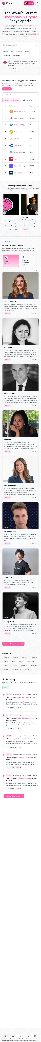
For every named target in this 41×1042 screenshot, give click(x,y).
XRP (15, 138)
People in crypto (17, 694)
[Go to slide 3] (37, 270)
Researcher (7, 665)
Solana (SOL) (18, 152)
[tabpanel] (20, 140)
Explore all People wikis (12, 644)
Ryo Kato (21, 739)
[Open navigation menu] (37, 3)
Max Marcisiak (23, 697)
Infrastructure (31, 661)
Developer (34, 657)
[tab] (11, 100)
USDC (16, 145)
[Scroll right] (36, 213)
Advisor (6, 661)
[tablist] (20, 100)
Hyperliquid (18, 173)
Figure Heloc (18, 166)
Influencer (24, 665)
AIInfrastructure (16, 669)
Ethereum (7, 55)
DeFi (11, 51)
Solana (27, 669)
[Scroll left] (4, 213)
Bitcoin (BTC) (18, 111)
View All (6, 89)
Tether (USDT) (19, 125)
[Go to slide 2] (36, 270)
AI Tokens (19, 51)
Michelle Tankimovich (26, 718)
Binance (17, 132)
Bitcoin (27, 51)
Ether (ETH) (18, 118)
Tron (15, 159)
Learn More (12, 68)
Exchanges (16, 55)
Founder (6, 657)
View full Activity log (13, 796)
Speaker (24, 657)
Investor (21, 661)
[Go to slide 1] (34, 270)
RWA (16, 665)
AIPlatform (34, 665)
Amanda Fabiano (24, 758)
